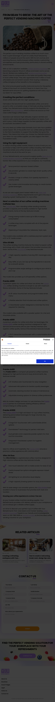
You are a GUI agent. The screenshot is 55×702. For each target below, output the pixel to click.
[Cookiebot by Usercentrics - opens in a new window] (44, 340)
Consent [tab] (10, 343)
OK (45, 361)
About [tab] (45, 343)
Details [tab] (27, 343)
